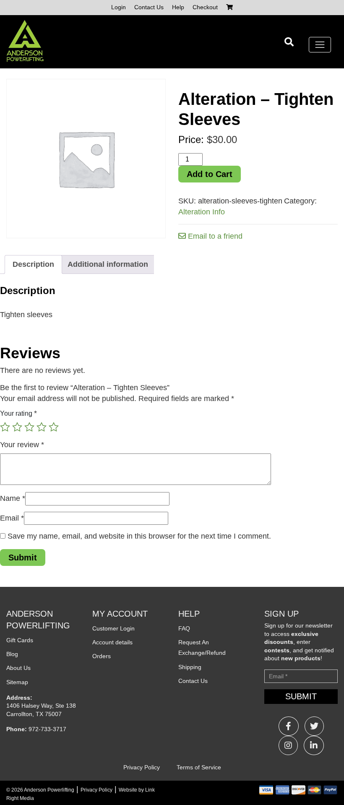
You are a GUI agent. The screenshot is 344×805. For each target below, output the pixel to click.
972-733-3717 (47, 729)
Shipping (189, 667)
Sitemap (17, 682)
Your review (22, 444)
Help (178, 7)
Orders (101, 656)
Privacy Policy (141, 767)
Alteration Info (201, 212)
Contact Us (149, 7)
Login (118, 7)
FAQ (184, 628)
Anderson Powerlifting (49, 790)
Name (12, 498)
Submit (301, 696)
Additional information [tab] (108, 264)
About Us (18, 667)
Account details (112, 642)
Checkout (205, 7)
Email (12, 518)
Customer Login (113, 628)
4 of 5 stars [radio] (41, 427)
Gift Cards (19, 640)
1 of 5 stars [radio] (5, 427)
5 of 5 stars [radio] (54, 427)
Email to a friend (214, 236)
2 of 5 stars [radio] (17, 427)
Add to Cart (209, 174)
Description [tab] (33, 264)
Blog (12, 654)
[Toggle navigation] (320, 44)
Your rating (18, 413)
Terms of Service (199, 767)
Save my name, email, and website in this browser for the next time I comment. (139, 536)
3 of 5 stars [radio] (29, 427)
